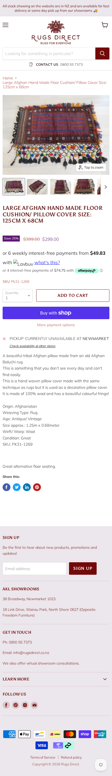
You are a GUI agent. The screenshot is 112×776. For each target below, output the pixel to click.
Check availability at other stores (32, 346)
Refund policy (71, 757)
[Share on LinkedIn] (27, 487)
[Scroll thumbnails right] (105, 187)
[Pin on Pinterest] (37, 487)
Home (8, 78)
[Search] (102, 53)
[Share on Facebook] (6, 487)
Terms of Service (42, 757)
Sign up (82, 568)
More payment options (56, 325)
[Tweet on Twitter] (17, 487)
